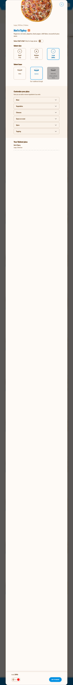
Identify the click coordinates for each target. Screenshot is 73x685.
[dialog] (36, 342)
